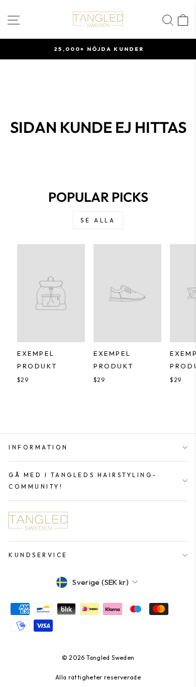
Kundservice (38, 555)
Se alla (97, 220)
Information (38, 447)
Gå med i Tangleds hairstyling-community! (83, 481)
